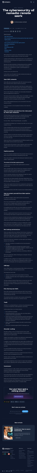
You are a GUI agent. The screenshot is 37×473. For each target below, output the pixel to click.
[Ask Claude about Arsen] (9, 454)
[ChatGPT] (11, 31)
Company (12, 450)
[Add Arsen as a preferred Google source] (7, 402)
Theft (5, 48)
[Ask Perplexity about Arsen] (5, 454)
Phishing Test (12, 458)
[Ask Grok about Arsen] (7, 454)
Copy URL (22, 401)
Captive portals (7, 39)
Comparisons (12, 454)
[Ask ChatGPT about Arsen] (3, 454)
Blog (16, 7)
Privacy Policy (12, 470)
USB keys (6, 45)
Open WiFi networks (8, 36)
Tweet (13, 401)
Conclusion (6, 51)
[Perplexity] (20, 31)
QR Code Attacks (22, 455)
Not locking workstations (9, 44)
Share (17, 401)
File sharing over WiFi (8, 47)
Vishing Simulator (18, 396)
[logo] (6, 2)
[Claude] (13, 31)
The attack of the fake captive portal (11, 41)
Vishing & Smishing (22, 456)
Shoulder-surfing (7, 50)
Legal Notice (17, 470)
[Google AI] (15, 31)
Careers (11, 451)
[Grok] (18, 31)
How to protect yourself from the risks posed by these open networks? (18, 38)
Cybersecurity (20, 7)
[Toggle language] (31, 2)
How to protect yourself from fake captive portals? (14, 42)
